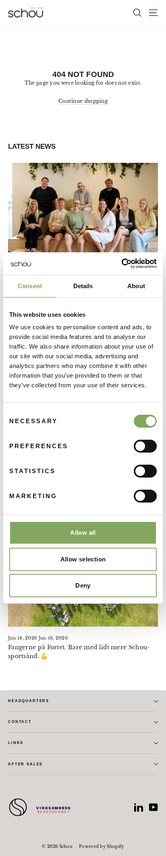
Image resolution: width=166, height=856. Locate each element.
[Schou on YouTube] (153, 807)
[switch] (145, 446)
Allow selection (83, 559)
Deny (83, 585)
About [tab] (136, 286)
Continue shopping (83, 101)
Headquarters (28, 701)
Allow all (82, 532)
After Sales (25, 764)
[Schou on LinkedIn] (138, 807)
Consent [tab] (30, 286)
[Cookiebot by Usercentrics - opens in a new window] (121, 263)
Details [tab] (83, 286)
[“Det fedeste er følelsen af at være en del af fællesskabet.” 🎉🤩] (83, 219)
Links (15, 743)
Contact (20, 722)
